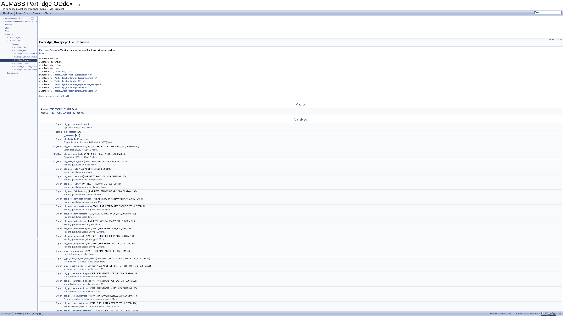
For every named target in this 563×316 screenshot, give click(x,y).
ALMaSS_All (15, 41)
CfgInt (59, 124)
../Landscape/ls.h (61, 71)
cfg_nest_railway (72, 184)
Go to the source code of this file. (54, 96)
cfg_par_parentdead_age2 (77, 281)
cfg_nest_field (71, 169)
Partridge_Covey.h (21, 63)
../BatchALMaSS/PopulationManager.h (71, 75)
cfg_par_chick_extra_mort (77, 303)
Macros (551, 39)
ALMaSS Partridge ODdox (13, 18)
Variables (559, 39)
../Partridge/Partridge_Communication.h (73, 78)
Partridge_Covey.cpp (22, 60)
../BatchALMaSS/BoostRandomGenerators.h (73, 91)
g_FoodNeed (70, 132)
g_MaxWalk (69, 135)
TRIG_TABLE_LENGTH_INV (62, 113)
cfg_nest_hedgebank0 (75, 228)
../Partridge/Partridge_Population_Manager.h (76, 84)
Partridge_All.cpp (21, 47)
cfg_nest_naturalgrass (75, 221)
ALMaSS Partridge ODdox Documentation (21, 21)
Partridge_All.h (20, 50)
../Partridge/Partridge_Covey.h (68, 87)
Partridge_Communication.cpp (26, 54)
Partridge (15, 44)
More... (42, 53)
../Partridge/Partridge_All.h (67, 81)
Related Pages (22, 13)
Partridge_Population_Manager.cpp (28, 67)
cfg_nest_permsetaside (75, 214)
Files (47, 13)
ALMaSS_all (15, 38)
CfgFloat (57, 146)
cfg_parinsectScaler (74, 154)
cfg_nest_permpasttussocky (78, 206)
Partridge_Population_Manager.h (27, 70)
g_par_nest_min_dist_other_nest (80, 266)
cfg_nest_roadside (73, 176)
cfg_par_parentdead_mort (77, 288)
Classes (36, 13)
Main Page (8, 13)
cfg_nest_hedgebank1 (75, 236)
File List (10, 34)
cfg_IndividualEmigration (76, 139)
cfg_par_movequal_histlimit (77, 311)
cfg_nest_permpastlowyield (77, 199)
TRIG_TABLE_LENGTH (60, 109)
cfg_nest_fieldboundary (75, 191)
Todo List (8, 25)
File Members (12, 73)
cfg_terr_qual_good (74, 161)
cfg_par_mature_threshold (77, 124)
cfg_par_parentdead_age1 (77, 273)
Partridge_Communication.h (25, 57)
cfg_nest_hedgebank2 (75, 243)
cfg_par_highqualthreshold (77, 296)
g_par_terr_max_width (75, 251)
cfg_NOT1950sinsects (75, 146)
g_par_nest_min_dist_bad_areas (80, 258)
